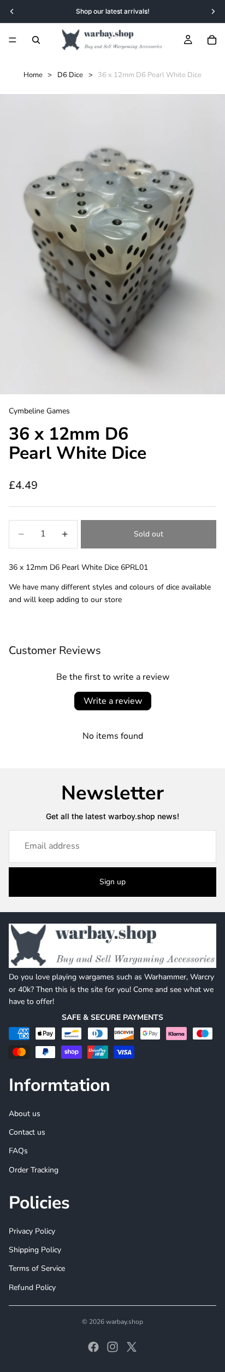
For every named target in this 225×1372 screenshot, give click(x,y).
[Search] (36, 40)
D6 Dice (70, 75)
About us (24, 1113)
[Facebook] (93, 1346)
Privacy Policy (32, 1231)
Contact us (27, 1132)
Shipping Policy (35, 1250)
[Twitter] (131, 1346)
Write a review (113, 701)
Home (33, 75)
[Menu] (12, 39)
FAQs (18, 1151)
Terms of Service (37, 1268)
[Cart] (212, 40)
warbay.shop (124, 1321)
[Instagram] (112, 1346)
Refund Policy (32, 1287)
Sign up (112, 882)
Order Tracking (33, 1170)
